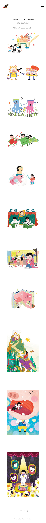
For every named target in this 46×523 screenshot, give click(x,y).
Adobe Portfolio (27, 519)
